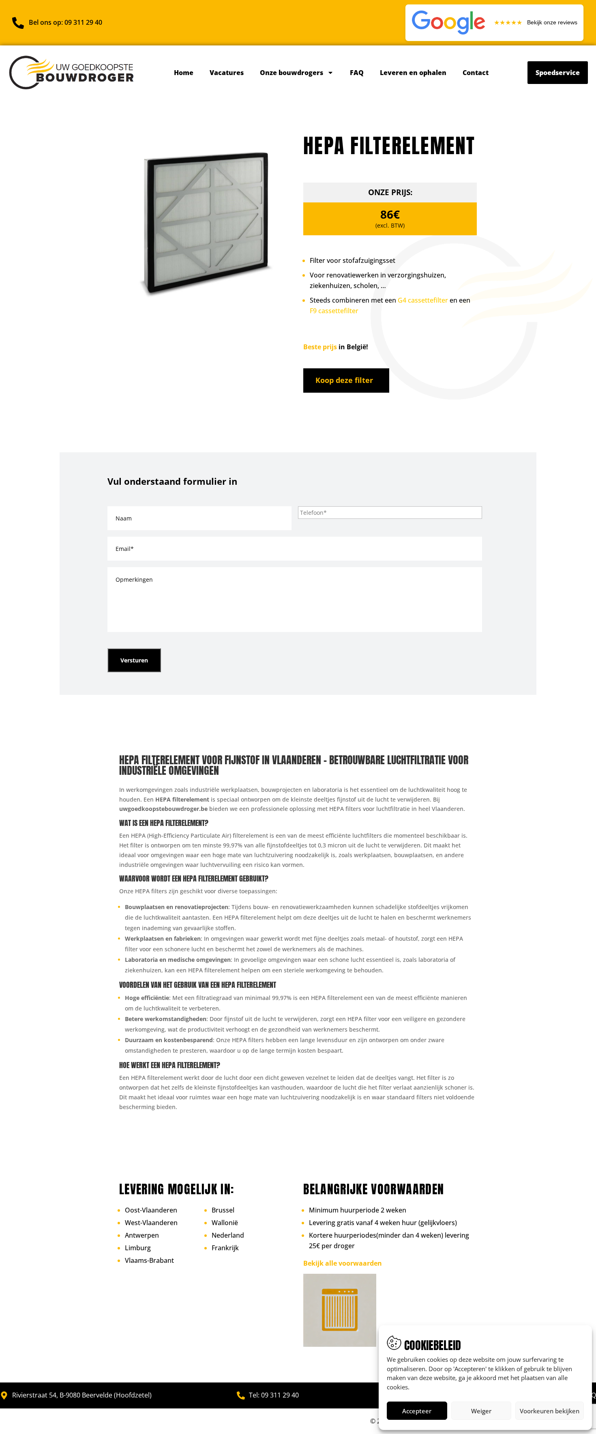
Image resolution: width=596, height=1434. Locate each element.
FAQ (357, 72)
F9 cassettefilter (334, 310)
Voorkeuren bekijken (549, 1411)
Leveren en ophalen (413, 72)
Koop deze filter (344, 380)
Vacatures (227, 72)
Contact (476, 72)
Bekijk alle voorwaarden (342, 1263)
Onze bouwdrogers (291, 72)
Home (183, 72)
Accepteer (416, 1411)
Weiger (481, 1411)
